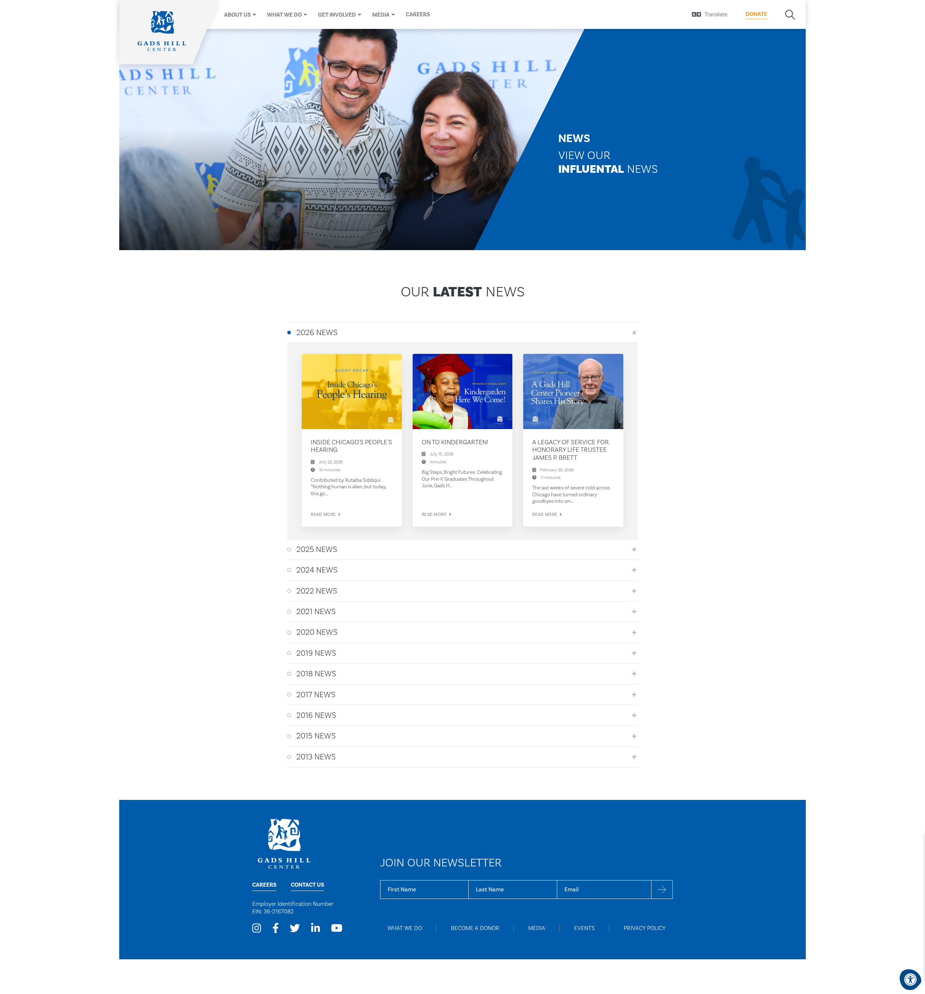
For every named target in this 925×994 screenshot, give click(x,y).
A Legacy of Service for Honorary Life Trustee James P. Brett (570, 449)
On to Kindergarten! (455, 442)
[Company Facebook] (275, 928)
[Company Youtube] (337, 928)
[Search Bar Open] (790, 15)
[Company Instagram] (256, 928)
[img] (352, 391)
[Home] (162, 32)
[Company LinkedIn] (315, 928)
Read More (324, 514)
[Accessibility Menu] (910, 979)
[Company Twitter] (295, 928)
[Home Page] (283, 843)
